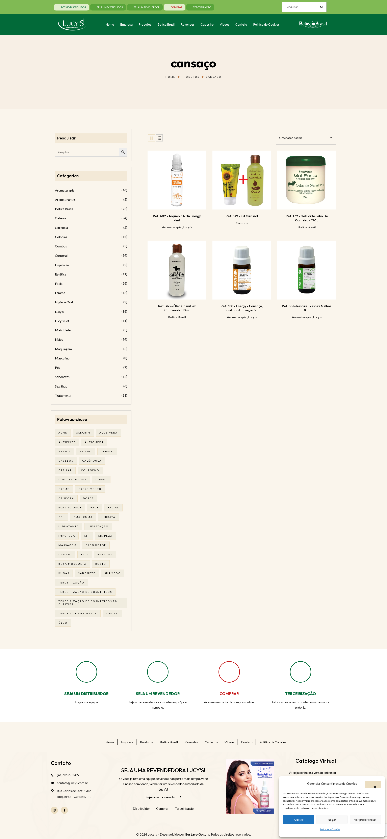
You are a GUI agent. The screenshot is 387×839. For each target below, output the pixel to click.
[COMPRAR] (229, 672)
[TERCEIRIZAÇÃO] (300, 672)
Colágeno (90, 470)
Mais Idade (63, 330)
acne (62, 432)
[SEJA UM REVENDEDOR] (158, 672)
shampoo (112, 573)
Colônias (61, 237)
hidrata (108, 516)
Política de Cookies (330, 829)
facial (113, 507)
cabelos (65, 460)
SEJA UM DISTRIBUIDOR (86, 693)
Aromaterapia (171, 227)
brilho (86, 451)
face (95, 507)
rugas (63, 573)
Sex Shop (61, 386)
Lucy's (187, 227)
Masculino (62, 358)
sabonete (87, 573)
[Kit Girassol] (241, 180)
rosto (100, 563)
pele (85, 554)
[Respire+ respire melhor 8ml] (306, 270)
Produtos (190, 76)
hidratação (98, 526)
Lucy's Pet (62, 321)
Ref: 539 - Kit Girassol (242, 216)
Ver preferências (365, 819)
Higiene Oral (64, 302)
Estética (60, 274)
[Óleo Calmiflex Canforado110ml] (177, 270)
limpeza (105, 535)
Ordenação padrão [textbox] (291, 137)
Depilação (62, 265)
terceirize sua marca (77, 613)
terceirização (71, 582)
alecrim (83, 432)
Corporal (61, 255)
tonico (112, 613)
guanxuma (83, 516)
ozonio (65, 554)
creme (64, 488)
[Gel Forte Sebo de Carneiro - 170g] (306, 180)
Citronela (61, 227)
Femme (60, 293)
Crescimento (90, 488)
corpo (101, 479)
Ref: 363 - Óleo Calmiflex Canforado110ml (177, 308)
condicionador (72, 479)
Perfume (105, 554)
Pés (57, 367)
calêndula (92, 460)
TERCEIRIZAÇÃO (300, 693)
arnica (64, 451)
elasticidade (70, 507)
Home (170, 76)
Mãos (59, 339)
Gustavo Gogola (197, 834)
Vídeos (229, 742)
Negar (332, 819)
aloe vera (108, 432)
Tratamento (63, 395)
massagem (67, 545)
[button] (373, 784)
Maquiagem (63, 349)
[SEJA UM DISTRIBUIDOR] (86, 672)
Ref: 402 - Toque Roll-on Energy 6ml (177, 218)
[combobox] (306, 138)
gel (61, 516)
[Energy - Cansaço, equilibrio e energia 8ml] (241, 270)
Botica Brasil (307, 227)
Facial (59, 283)
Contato (247, 742)
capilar (65, 470)
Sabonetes (62, 377)
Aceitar (299, 819)
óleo (63, 622)
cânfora (66, 498)
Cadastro (211, 742)
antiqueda (94, 442)
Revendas (191, 742)
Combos (242, 223)
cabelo (107, 451)
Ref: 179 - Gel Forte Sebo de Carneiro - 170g (307, 218)
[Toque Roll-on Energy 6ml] (177, 180)
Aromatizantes (65, 199)
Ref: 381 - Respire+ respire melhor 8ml (306, 308)
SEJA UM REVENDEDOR (158, 693)
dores (88, 498)
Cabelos (61, 218)
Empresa (127, 742)
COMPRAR (229, 693)
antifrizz (67, 442)
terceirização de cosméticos (85, 591)
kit (86, 535)
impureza (66, 535)
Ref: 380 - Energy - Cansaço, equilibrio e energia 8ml (242, 308)
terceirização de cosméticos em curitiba (88, 602)
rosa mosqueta (72, 563)
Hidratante (68, 526)
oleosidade (95, 545)
